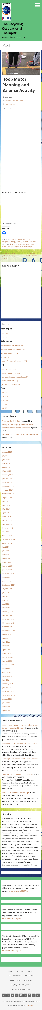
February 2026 (7, 475)
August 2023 (7, 589)
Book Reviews (15, 980)
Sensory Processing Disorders (26, 242)
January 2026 (7, 478)
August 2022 (7, 634)
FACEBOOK (29, 976)
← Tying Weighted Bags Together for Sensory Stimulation (8, 255)
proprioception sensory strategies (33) (15, 377)
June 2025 (6, 505)
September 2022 (8, 630)
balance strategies (16, 244)
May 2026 (6, 463)
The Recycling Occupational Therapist (12, 28)
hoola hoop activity (29, 244)
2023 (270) (4, 404)
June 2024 (6, 551)
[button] (38, 4)
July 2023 (5, 592)
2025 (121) (4, 397)
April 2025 (6, 513)
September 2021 (8, 676)
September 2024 (8, 539)
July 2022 (5, 638)
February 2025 (7, 520)
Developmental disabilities (17, 239)
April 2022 (6, 650)
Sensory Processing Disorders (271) (14, 361)
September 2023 (8, 585)
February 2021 (7, 684)
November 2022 (8, 623)
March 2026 (6, 471)
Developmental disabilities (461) (12, 346)
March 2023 (6, 608)
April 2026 (6, 467)
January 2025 (7, 524)
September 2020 (8, 695)
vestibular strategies (26, 247)
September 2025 (8, 494)
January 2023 (7, 615)
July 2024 (5, 547)
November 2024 (8, 532)
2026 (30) (4, 393)
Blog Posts (20, 971)
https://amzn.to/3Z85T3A (18, 891)
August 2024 (7, 543)
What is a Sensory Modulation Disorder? (17, 774)
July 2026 (5, 456)
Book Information (15, 976)
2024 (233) (4, 400)
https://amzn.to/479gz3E (11, 918)
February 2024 (7, 566)
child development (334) (9, 353)
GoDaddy (31, 1005)
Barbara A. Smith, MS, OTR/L (13, 101)
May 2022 (6, 646)
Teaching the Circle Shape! (12, 421)
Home (10, 971)
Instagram (28, 980)
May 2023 (6, 600)
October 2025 (7, 490)
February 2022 (7, 657)
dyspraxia (30, 239)
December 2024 (8, 528)
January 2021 (7, 687)
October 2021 (7, 672)
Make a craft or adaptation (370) (13, 349)
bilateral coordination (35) (10, 373)
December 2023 (8, 573)
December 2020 (8, 691)
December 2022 (8, 619)
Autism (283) (5, 357)
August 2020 (7, 699)
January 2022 (7, 661)
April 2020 (6, 710)
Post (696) (4, 333)
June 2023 (6, 596)
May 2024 (6, 555)
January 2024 (7, 570)
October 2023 (7, 581)
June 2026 (6, 460)
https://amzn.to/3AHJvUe (11, 951)
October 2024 (7, 535)
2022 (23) (4, 408)
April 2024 (6, 558)
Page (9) (4, 337)
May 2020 (6, 707)
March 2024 (6, 562)
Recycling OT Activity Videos (21, 985)
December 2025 (8, 482)
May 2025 (6, 509)
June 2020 (6, 703)
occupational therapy (9, 242)
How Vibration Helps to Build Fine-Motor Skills (19, 743)
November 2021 (8, 669)
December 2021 (8, 665)
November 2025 (8, 486)
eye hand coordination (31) (10, 384)
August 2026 (7, 452)
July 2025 (5, 501)
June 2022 (6, 642)
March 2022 (6, 653)
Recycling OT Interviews (21, 989)
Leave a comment (10, 104)
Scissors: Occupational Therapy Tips (15, 792)
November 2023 (8, 577)
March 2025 (6, 517)
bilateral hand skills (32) (9, 381)
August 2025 (7, 497)
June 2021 (6, 680)
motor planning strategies (10, 247)
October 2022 (7, 627)
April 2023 (6, 604)
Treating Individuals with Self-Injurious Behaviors (20, 759)
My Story (31, 971)
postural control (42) (8, 369)
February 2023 (7, 612)
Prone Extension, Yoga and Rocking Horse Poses (20, 434)
